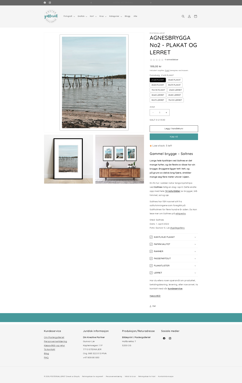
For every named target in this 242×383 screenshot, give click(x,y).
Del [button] (154, 306)
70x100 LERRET (175, 100)
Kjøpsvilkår (155, 296)
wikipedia (180, 213)
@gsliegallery (177, 228)
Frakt (167, 70)
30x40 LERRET (158, 95)
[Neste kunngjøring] (151, 2)
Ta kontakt (49, 349)
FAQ (46, 357)
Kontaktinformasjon (166, 376)
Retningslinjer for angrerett (92, 376)
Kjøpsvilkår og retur (54, 345)
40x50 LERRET (174, 95)
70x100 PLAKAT (158, 90)
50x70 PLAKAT (174, 85)
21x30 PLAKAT (158, 80)
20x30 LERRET (175, 90)
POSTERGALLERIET (58, 376)
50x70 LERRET (158, 100)
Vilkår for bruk (130, 376)
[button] (69, 16)
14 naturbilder (172, 191)
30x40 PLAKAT (174, 80)
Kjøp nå (174, 137)
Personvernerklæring (55, 341)
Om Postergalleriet (54, 337)
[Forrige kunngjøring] (91, 2)
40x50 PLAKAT (158, 85)
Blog (46, 353)
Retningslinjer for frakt (147, 376)
